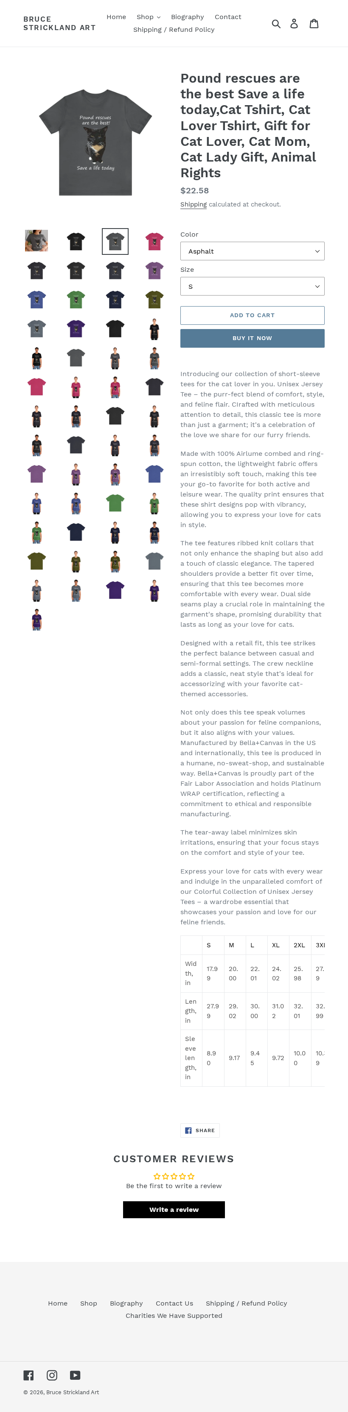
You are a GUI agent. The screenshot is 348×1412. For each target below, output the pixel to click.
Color (189, 234)
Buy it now (252, 338)
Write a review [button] (174, 1210)
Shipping (193, 204)
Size (187, 269)
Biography (126, 1303)
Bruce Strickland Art (59, 23)
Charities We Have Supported (174, 1316)
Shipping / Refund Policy (246, 1303)
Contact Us (174, 1303)
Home (57, 1303)
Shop (88, 1303)
